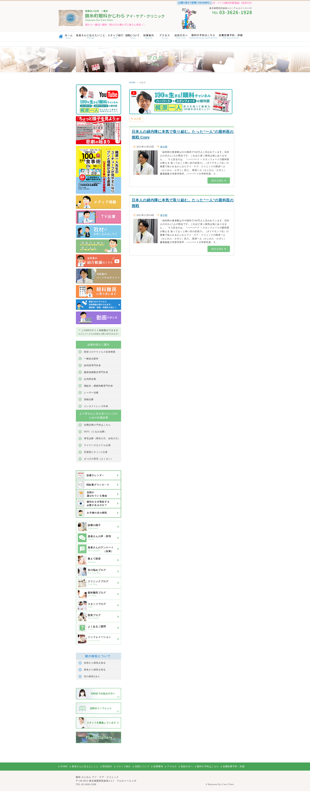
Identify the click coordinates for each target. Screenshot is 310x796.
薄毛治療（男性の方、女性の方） (102, 438)
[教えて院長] (98, 564)
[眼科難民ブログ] (98, 598)
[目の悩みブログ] (98, 575)
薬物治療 (89, 399)
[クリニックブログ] (98, 586)
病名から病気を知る (95, 669)
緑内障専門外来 (92, 365)
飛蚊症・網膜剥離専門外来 (98, 386)
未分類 (137, 119)
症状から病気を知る (95, 663)
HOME (132, 82)
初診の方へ (187, 766)
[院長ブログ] (98, 620)
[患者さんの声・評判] (98, 541)
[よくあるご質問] (98, 631)
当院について (142, 766)
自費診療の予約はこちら (97, 425)
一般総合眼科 (91, 358)
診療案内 (158, 766)
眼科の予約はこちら (208, 766)
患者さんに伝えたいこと (85, 766)
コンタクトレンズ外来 (96, 406)
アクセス (172, 766)
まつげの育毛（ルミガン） (98, 459)
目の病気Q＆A (92, 676)
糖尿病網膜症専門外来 (96, 372)
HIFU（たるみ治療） (95, 431)
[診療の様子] (98, 530)
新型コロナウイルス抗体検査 (99, 352)
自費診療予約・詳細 (234, 766)
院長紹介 (107, 766)
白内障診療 (90, 379)
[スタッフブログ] (98, 609)
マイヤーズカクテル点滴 (97, 445)
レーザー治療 (91, 392)
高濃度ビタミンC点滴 (95, 452)
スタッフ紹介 (123, 766)
